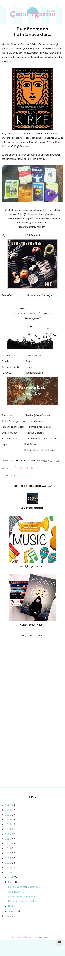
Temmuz (12, 910)
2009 (8, 804)
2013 (8, 824)
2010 (8, 809)
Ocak (10, 877)
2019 (8, 853)
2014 (8, 829)
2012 (8, 819)
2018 (8, 848)
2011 (8, 814)
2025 (8, 915)
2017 (8, 843)
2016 (8, 838)
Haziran (12, 906)
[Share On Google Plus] (32, 467)
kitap (21, 476)
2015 (8, 833)
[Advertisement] (32, 749)
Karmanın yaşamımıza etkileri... (24, 901)
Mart (10, 882)
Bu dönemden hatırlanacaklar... (24, 886)
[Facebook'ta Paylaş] (14, 467)
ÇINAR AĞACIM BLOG (26, 937)
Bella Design (51, 937)
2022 (8, 867)
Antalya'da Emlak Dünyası (21, 896)
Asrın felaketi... (16, 891)
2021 (8, 862)
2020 (8, 858)
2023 (8, 872)
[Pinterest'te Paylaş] (26, 467)
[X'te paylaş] (20, 467)
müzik (28, 476)
